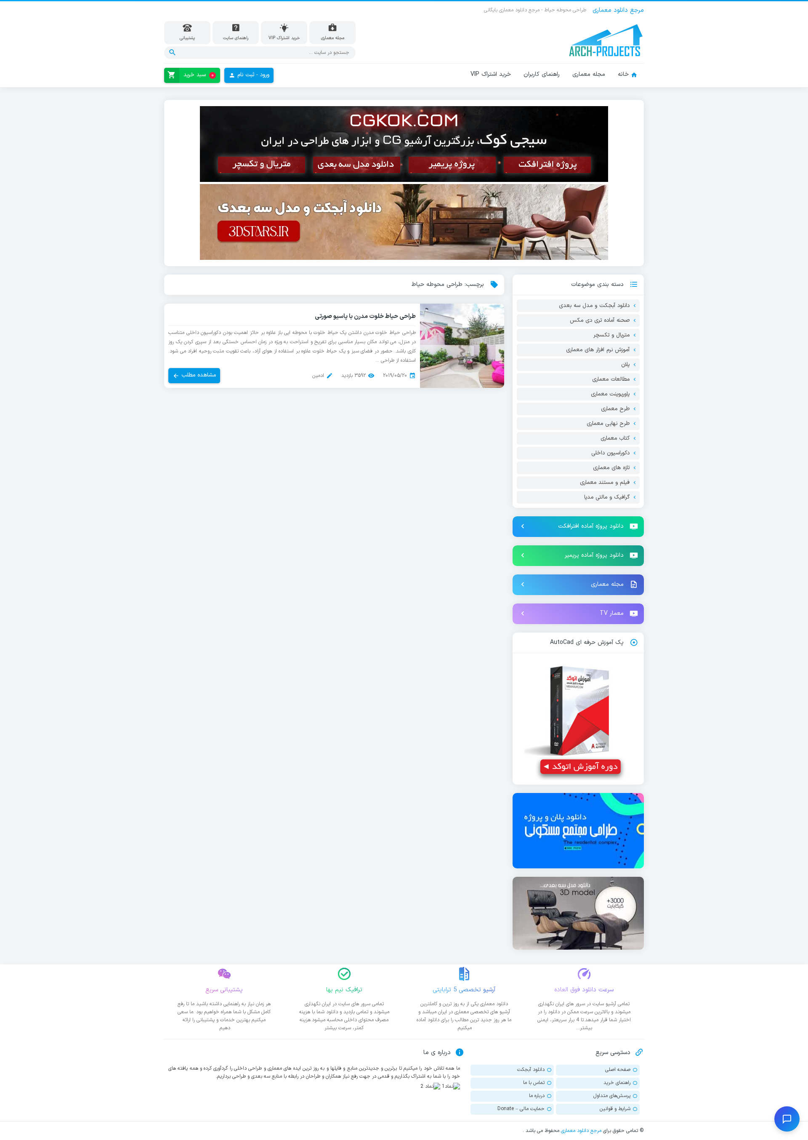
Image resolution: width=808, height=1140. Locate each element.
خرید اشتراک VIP (490, 74)
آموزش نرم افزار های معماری (598, 350)
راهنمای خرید (616, 1083)
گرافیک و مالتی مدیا (607, 497)
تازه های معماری (611, 468)
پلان (625, 364)
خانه (623, 74)
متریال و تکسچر (611, 335)
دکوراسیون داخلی (610, 453)
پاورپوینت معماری (610, 394)
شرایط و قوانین (615, 1109)
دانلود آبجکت (531, 1069)
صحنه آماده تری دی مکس (600, 320)
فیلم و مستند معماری (605, 482)
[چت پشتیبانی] (787, 1119)
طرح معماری (615, 409)
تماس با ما (534, 1083)
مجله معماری (588, 74)
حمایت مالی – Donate (521, 1109)
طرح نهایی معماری (608, 423)
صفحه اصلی (617, 1069)
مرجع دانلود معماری (581, 1131)
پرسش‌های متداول (611, 1096)
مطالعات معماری (611, 379)
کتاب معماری (615, 438)
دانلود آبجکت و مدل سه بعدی (594, 306)
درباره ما (537, 1096)
